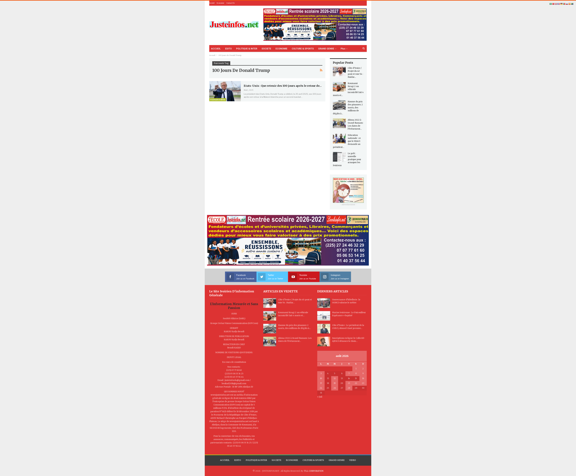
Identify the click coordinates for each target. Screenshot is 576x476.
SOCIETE (266, 48)
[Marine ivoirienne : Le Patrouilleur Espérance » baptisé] (323, 316)
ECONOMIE (281, 48)
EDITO (228, 48)
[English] (556, 4)
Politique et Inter (217, 100)
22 (356, 383)
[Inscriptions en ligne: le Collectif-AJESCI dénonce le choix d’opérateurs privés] (323, 341)
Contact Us (230, 3)
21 (349, 383)
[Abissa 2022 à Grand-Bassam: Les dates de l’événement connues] (339, 123)
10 (321, 378)
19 (335, 383)
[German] (561, 4)
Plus (343, 48)
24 (321, 388)
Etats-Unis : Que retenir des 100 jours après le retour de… (283, 85)
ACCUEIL (216, 48)
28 (349, 388)
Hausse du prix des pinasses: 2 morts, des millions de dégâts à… (348, 107)
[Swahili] (572, 4)
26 (334, 388)
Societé (211, 3)
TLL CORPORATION (313, 471)
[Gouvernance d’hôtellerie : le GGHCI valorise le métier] (323, 303)
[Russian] (567, 4)
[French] (559, 4)
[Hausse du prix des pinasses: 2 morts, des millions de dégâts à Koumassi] (339, 105)
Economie (220, 3)
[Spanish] (569, 4)
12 (335, 378)
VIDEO (352, 460)
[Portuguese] (564, 4)
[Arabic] (550, 4)
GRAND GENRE (326, 48)
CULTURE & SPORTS (303, 48)
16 (363, 378)
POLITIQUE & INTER (246, 48)
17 (321, 383)
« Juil (319, 397)
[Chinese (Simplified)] (553, 4)
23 (363, 383)
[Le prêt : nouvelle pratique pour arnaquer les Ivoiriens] (339, 157)
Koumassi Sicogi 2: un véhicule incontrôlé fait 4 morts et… (348, 89)
